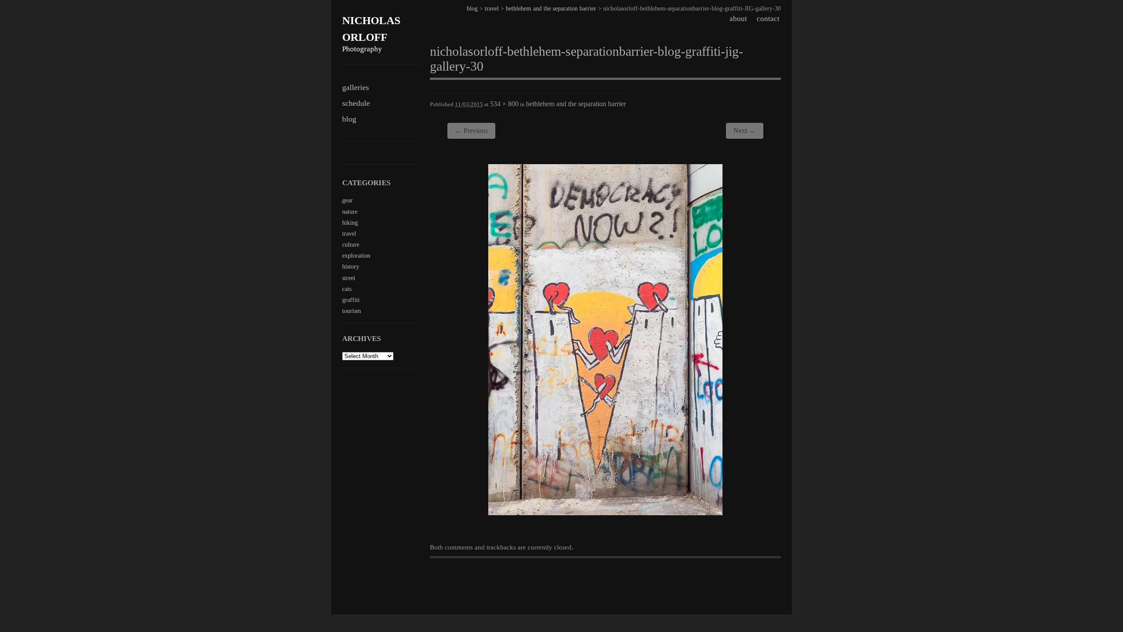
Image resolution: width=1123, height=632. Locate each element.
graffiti (351, 300)
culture (350, 244)
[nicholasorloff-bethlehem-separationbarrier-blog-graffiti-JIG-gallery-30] (605, 512)
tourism (351, 311)
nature (350, 211)
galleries (355, 87)
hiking (350, 222)
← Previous (471, 130)
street (348, 278)
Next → (744, 130)
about (738, 18)
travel (492, 8)
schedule (356, 103)
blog (349, 119)
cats (346, 289)
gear (347, 200)
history (350, 266)
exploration (356, 255)
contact (768, 18)
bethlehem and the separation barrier (551, 8)
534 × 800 (504, 104)
